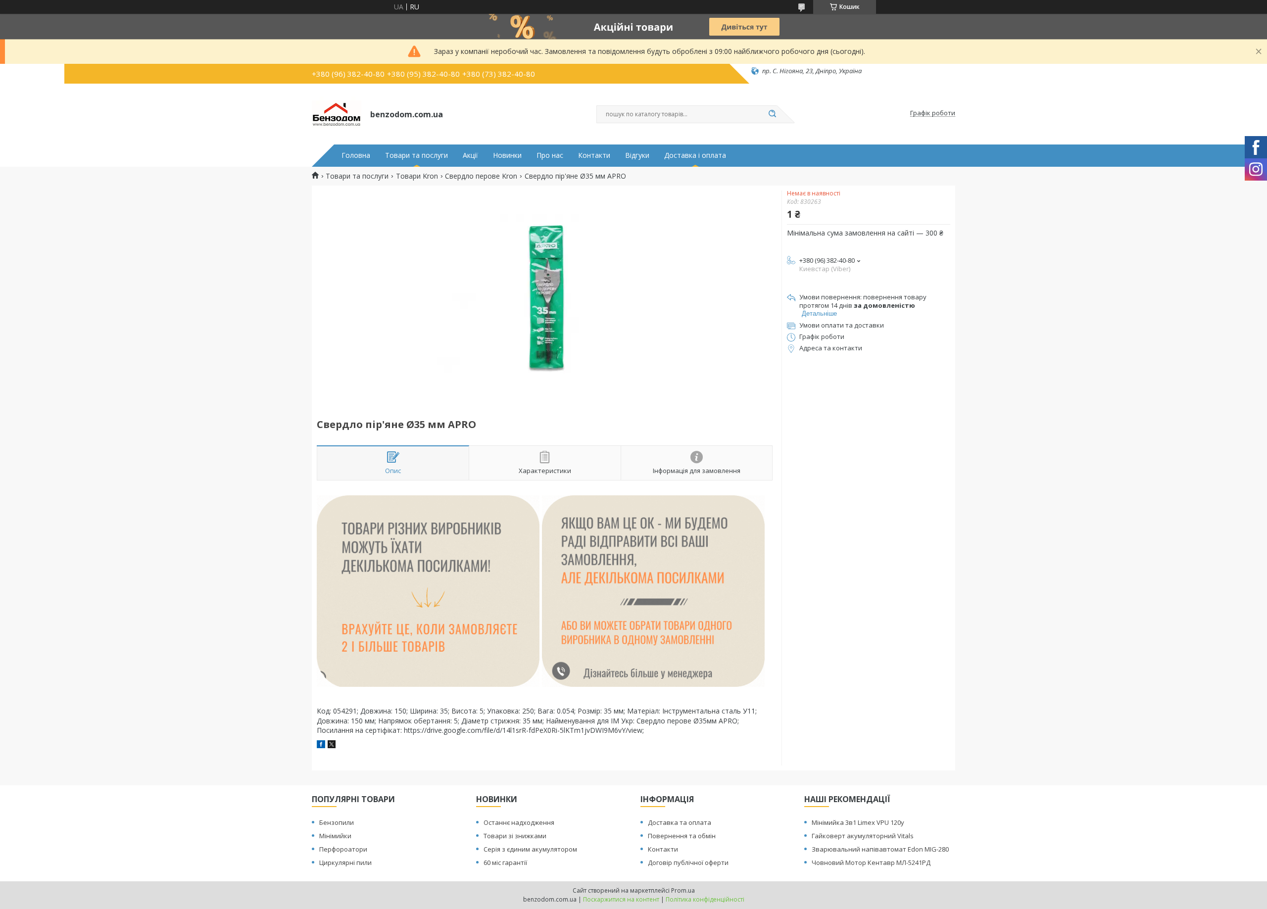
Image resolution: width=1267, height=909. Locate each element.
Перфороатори (343, 849)
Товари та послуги (416, 155)
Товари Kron (417, 176)
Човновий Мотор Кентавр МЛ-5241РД (871, 862)
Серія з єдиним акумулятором (530, 849)
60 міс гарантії (505, 862)
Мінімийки (335, 835)
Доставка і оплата (695, 155)
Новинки (507, 155)
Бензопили (336, 822)
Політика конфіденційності (705, 899)
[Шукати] (772, 114)
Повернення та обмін (682, 835)
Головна (355, 155)
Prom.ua (683, 890)
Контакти (594, 155)
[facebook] (321, 745)
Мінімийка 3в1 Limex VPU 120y (858, 822)
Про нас (549, 155)
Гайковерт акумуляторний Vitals (863, 835)
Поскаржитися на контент (621, 899)
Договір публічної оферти (688, 862)
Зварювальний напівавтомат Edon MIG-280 (880, 849)
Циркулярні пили (345, 862)
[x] (332, 745)
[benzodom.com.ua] (336, 113)
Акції (470, 155)
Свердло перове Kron (481, 176)
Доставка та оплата (679, 822)
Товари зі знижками (515, 835)
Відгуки (637, 155)
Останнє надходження (519, 822)
